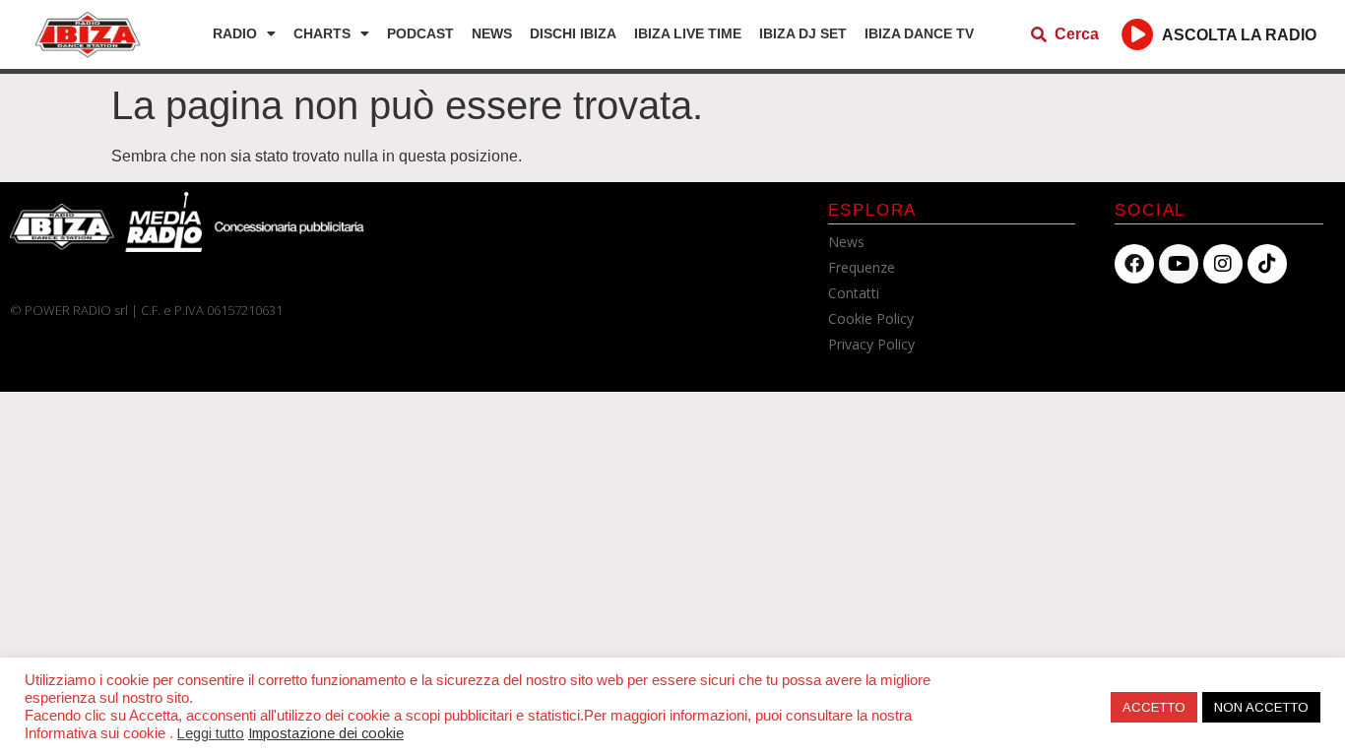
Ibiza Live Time (687, 33)
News (492, 33)
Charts (322, 33)
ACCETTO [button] (1153, 707)
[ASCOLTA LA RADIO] (1137, 34)
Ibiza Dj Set (803, 33)
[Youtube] (1178, 264)
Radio (235, 33)
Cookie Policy (871, 318)
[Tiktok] (1267, 264)
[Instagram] (1223, 264)
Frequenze (861, 267)
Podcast (420, 33)
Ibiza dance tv (919, 33)
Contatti (853, 293)
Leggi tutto (210, 733)
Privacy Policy (871, 344)
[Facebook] (1134, 264)
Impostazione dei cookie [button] (326, 733)
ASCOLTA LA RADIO (1239, 35)
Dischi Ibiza (573, 33)
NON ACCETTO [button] (1261, 707)
